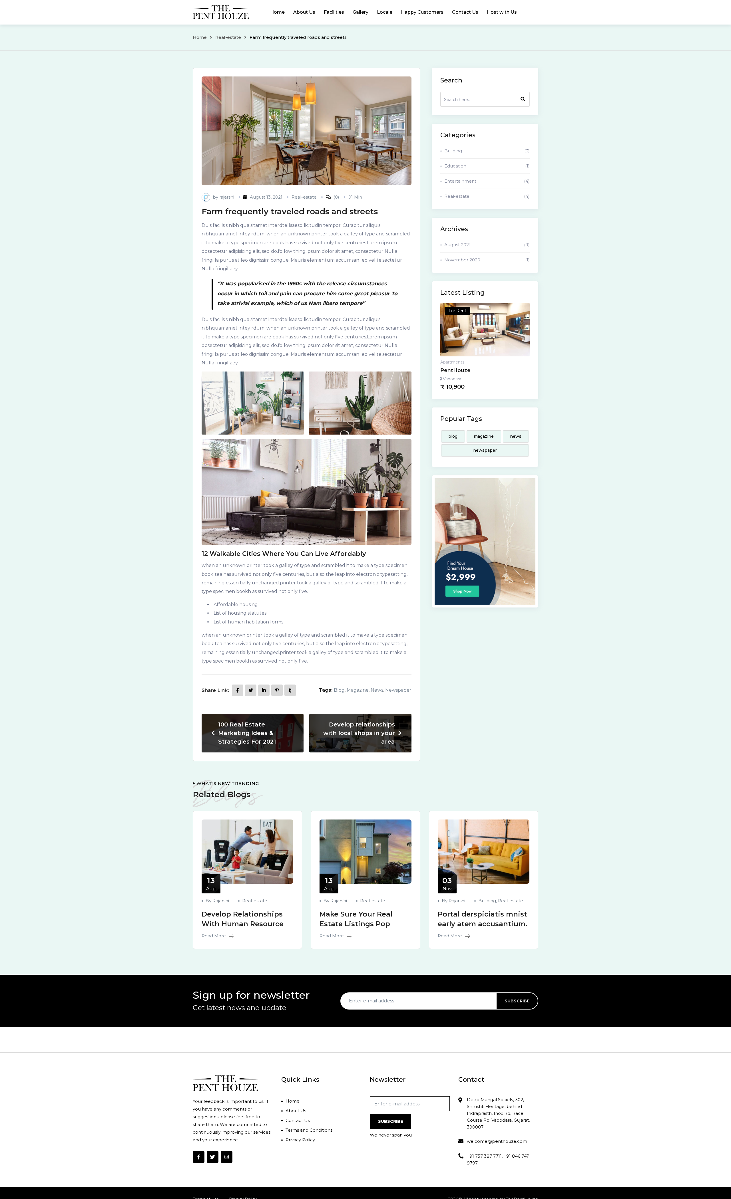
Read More (214, 935)
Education (487, 166)
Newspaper (398, 690)
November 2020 (487, 260)
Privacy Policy (300, 1140)
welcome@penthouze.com (497, 1141)
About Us (304, 12)
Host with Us (502, 12)
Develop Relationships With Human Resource (243, 919)
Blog (339, 690)
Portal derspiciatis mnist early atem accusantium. (482, 919)
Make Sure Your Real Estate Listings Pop (356, 919)
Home (277, 12)
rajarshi (226, 197)
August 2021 (487, 244)
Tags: (326, 690)
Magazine (358, 690)
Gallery (360, 12)
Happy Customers (422, 12)
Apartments (452, 362)
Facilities (334, 12)
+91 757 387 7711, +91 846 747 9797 (498, 1159)
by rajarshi (217, 900)
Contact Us (465, 12)
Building (487, 151)
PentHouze (455, 370)
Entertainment (487, 181)
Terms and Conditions (309, 1130)
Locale (384, 12)
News (377, 690)
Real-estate (228, 37)
